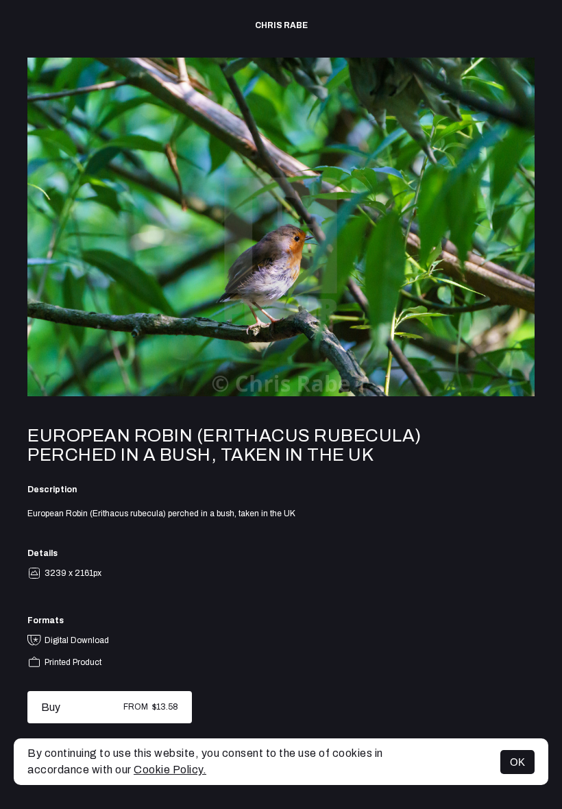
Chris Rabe (281, 25)
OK (517, 762)
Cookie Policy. (170, 769)
